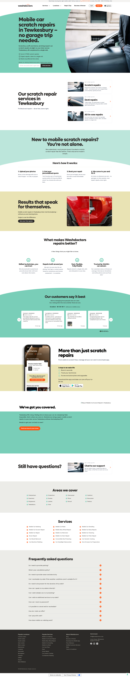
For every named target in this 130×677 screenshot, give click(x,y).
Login (91, 5)
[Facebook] (91, 644)
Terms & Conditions (71, 649)
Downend (31, 498)
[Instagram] (94, 644)
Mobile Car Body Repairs (89, 529)
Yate (49, 504)
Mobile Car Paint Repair (89, 536)
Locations (56, 5)
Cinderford (51, 495)
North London (21, 638)
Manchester (21, 647)
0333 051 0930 (86, 1)
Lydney (50, 501)
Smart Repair (33, 536)
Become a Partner (80, 5)
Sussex (20, 659)
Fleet (43, 649)
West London (21, 645)
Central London (22, 636)
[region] (65, 319)
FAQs (67, 647)
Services (45, 5)
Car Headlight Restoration (63, 542)
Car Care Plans (46, 647)
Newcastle (21, 651)
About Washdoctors (72, 634)
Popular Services (47, 634)
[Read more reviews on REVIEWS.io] (104, 331)
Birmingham (21, 653)
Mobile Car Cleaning (88, 533)
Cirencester (71, 495)
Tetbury (89, 501)
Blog (67, 636)
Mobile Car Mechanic (62, 533)
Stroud (70, 501)
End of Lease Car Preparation (91, 542)
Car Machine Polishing (35, 542)
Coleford (89, 495)
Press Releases (70, 643)
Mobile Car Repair (34, 533)
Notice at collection (55, 675)
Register (99, 5)
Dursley (50, 498)
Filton (69, 498)
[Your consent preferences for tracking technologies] (127, 674)
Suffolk (20, 657)
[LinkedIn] (97, 644)
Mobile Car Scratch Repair (37, 529)
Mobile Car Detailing (88, 526)
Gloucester (90, 498)
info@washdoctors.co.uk (96, 636)
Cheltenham (32, 495)
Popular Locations (23, 634)
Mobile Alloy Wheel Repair (63, 529)
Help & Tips (67, 5)
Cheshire (20, 655)
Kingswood (31, 501)
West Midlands (22, 661)
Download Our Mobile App (73, 641)
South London (21, 641)
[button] (19, 320)
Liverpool (20, 649)
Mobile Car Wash (60, 526)
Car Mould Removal (35, 539)
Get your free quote (26, 221)
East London (21, 643)
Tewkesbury (31, 504)
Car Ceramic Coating (88, 539)
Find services (46, 65)
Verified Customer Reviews (73, 645)
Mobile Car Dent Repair (62, 536)
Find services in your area (29, 428)
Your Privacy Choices (70, 675)
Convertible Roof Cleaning (63, 539)
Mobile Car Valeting (35, 526)
